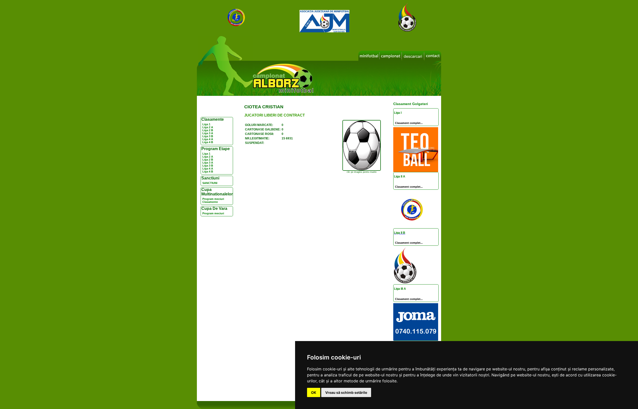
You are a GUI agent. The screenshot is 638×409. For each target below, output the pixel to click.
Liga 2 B (207, 130)
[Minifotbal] (369, 56)
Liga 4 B (207, 142)
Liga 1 (206, 124)
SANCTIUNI (209, 182)
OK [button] (313, 392)
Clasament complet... (409, 122)
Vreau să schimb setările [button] (346, 392)
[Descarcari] (413, 56)
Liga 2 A (207, 127)
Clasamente (210, 201)
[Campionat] (391, 56)
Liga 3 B (207, 136)
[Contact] (432, 56)
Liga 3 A (207, 133)
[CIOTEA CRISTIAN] (361, 170)
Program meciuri (213, 198)
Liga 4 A (207, 139)
